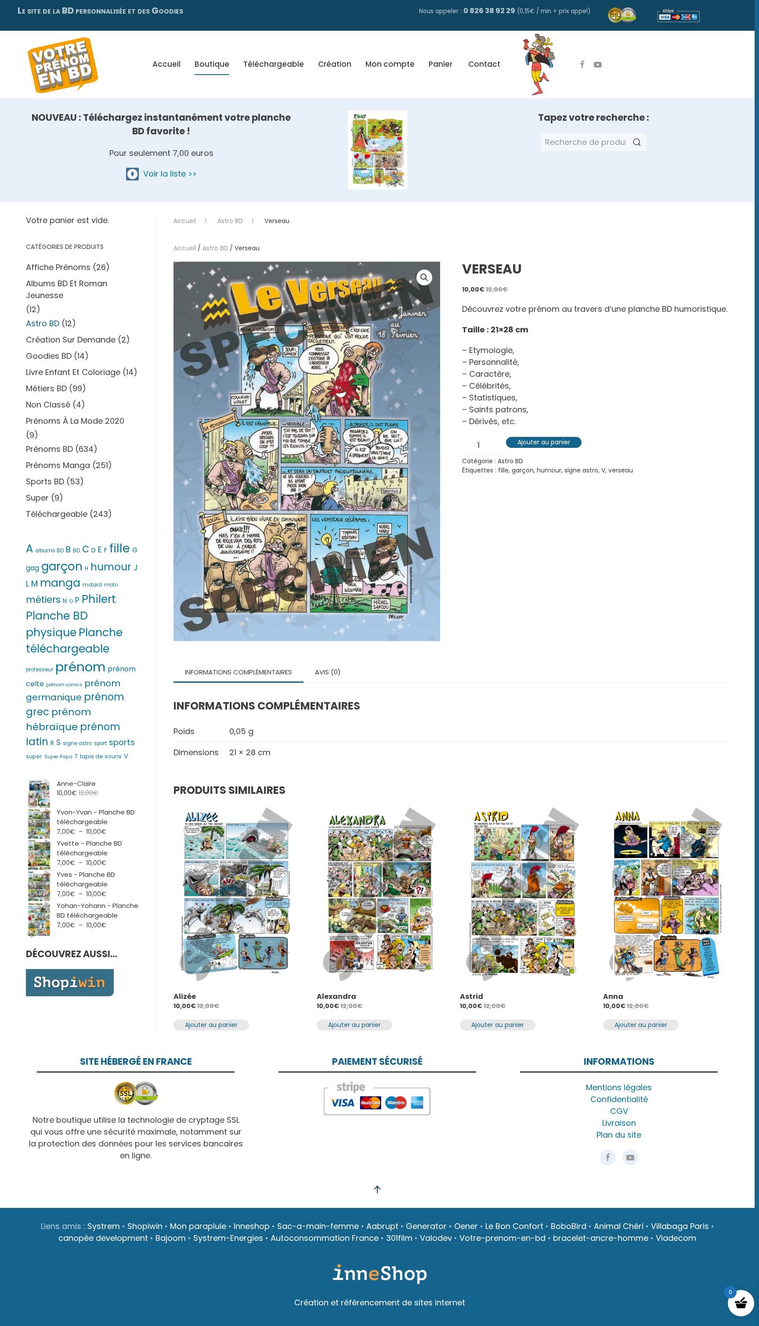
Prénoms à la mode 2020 (75, 420)
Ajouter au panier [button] (211, 1024)
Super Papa (58, 756)
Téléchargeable (273, 64)
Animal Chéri (618, 1226)
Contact (484, 64)
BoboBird (568, 1226)
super (34, 756)
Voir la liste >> (168, 173)
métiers (43, 599)
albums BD (49, 550)
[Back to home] (63, 64)
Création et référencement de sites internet (379, 1302)
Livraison (619, 1122)
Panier (440, 64)
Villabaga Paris (680, 1226)
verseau (620, 470)
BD (76, 550)
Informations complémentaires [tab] (238, 672)
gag (32, 568)
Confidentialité (619, 1099)
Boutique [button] (212, 64)
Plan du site (618, 1134)
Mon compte (390, 64)
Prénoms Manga (58, 465)
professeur (39, 669)
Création (334, 64)
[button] (424, 277)
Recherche (637, 142)
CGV (619, 1111)
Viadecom (676, 1237)
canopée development (103, 1237)
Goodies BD (49, 355)
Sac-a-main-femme (318, 1226)
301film (399, 1237)
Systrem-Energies (228, 1237)
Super (37, 497)
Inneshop (252, 1226)
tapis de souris (101, 756)
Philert (99, 599)
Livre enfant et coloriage (73, 372)
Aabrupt (382, 1226)
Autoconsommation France (325, 1237)
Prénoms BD (49, 448)
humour (549, 470)
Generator (426, 1226)
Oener (466, 1226)
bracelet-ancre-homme (600, 1237)
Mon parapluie (198, 1226)
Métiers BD (46, 388)
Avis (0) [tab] (328, 672)
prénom (80, 667)
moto (111, 584)
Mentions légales (619, 1087)
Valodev (436, 1237)
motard (92, 584)
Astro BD (215, 248)
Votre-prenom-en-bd (502, 1237)
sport (100, 743)
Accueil (166, 64)
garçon (523, 470)
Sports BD (45, 481)
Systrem (103, 1226)
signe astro (581, 470)
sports (122, 742)
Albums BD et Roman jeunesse (66, 289)
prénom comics (64, 684)
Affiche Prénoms (58, 267)
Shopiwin (145, 1226)
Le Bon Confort (514, 1226)
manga (60, 583)
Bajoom (170, 1237)
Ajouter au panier (543, 442)
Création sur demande (71, 339)
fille (503, 470)
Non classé (48, 404)
